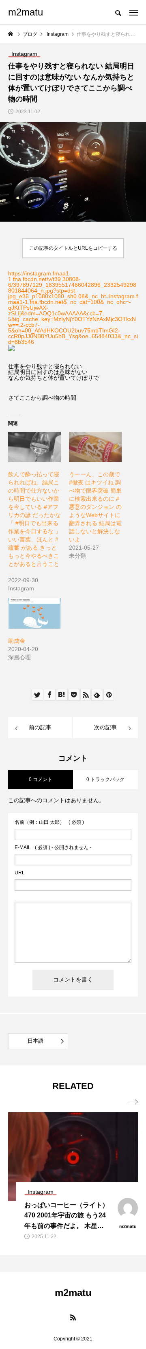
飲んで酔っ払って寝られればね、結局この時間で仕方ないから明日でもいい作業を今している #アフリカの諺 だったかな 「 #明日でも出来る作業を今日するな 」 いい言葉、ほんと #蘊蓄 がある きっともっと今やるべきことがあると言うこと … (34, 523)
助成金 (16, 641)
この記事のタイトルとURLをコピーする (73, 248)
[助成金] (34, 613)
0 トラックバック (105, 779)
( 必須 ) (49, 822)
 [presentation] (133, 1102)
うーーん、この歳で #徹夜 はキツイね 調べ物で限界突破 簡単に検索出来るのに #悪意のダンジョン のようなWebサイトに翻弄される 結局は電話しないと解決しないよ (95, 507)
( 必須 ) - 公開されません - (53, 847)
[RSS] (73, 1317)
